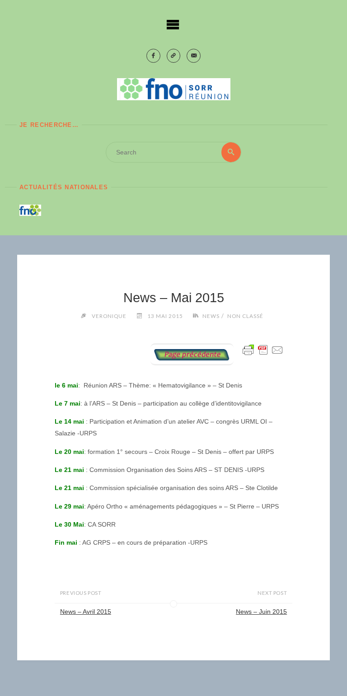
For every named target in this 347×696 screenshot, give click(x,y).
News (211, 316)
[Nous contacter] (194, 56)
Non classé (245, 316)
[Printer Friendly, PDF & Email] (263, 349)
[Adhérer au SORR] (174, 56)
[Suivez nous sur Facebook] (153, 56)
